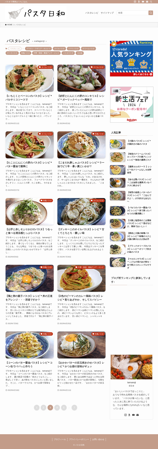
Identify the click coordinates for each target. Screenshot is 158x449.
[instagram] (135, 1)
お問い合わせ (98, 439)
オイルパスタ (59, 48)
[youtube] (143, 1)
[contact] (147, 1)
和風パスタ (25, 53)
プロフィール (60, 439)
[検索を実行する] (150, 12)
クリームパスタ (88, 48)
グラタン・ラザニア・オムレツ (38, 48)
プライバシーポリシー (79, 439)
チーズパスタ (12, 53)
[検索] (151, 1)
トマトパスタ (73, 48)
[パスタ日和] (36, 13)
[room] (139, 1)
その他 (79, 53)
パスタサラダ (68, 53)
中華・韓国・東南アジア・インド (46, 53)
